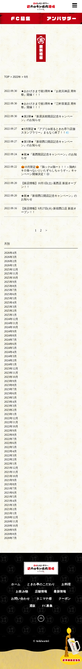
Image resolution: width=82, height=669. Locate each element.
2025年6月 (10, 294)
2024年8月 (10, 335)
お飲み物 (22, 591)
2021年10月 (11, 476)
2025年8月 (10, 286)
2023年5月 (10, 397)
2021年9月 (10, 480)
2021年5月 (10, 496)
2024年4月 (10, 352)
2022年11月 (11, 422)
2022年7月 (10, 439)
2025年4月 (10, 302)
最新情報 (60, 591)
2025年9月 (10, 281)
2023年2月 (10, 409)
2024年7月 (10, 339)
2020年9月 (10, 529)
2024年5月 (10, 347)
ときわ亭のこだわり (41, 584)
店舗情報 (41, 591)
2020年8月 (10, 534)
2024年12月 (11, 319)
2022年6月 (10, 442)
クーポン (65, 598)
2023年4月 (10, 401)
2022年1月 (10, 463)
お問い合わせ (20, 598)
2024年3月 (10, 356)
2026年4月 (10, 252)
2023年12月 (11, 368)
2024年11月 (11, 323)
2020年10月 (11, 525)
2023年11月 (11, 372)
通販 (32, 605)
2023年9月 (10, 381)
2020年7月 (10, 538)
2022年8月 (10, 434)
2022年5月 (10, 447)
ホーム (15, 584)
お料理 (66, 584)
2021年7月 (10, 488)
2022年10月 (11, 426)
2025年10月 (11, 277)
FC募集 (47, 605)
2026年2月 (10, 261)
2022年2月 (10, 459)
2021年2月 (10, 509)
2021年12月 (11, 467)
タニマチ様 (44, 598)
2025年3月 (10, 306)
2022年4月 (10, 451)
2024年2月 (10, 360)
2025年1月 (10, 314)
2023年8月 (10, 385)
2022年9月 (10, 430)
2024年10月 (11, 327)
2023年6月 (10, 393)
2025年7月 (10, 290)
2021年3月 (10, 505)
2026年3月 (10, 257)
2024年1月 (10, 364)
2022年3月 (10, 455)
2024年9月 (10, 331)
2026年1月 (10, 265)
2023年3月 (10, 405)
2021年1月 (10, 513)
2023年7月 (10, 389)
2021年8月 (10, 484)
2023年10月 (11, 376)
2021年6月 (10, 492)
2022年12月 (11, 418)
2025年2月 (10, 310)
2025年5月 (10, 298)
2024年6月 (10, 343)
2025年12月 (11, 269)
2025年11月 (11, 273)
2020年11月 (11, 521)
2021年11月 (11, 472)
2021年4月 (10, 500)
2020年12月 (11, 517)
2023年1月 (10, 414)
